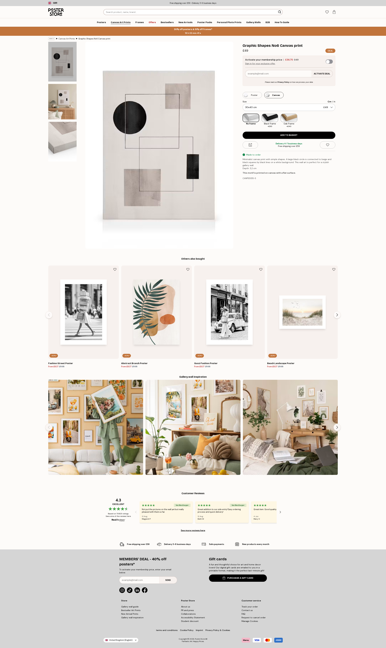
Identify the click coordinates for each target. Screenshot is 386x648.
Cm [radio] (329, 101)
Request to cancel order (254, 617)
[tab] (327, 12)
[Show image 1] (62, 62)
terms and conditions (167, 630)
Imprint (199, 630)
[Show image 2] (62, 101)
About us (185, 606)
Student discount (190, 621)
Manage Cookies (250, 621)
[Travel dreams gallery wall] (95, 427)
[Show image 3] (62, 142)
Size (245, 101)
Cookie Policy (186, 630)
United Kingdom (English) (121, 640)
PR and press (187, 610)
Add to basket (288, 135)
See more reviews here (193, 530)
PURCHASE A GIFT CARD (240, 578)
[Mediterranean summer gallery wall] (193, 427)
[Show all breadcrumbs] (51, 38)
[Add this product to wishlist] (327, 145)
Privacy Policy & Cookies (218, 630)
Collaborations (188, 614)
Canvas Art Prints (67, 38)
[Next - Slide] (337, 120)
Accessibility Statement (193, 617)
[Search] (280, 12)
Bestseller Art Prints (131, 610)
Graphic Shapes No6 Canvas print (94, 38)
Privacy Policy (283, 82)
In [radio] (334, 101)
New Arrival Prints (129, 614)
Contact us (247, 610)
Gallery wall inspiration (132, 617)
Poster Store (200, 639)
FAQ (243, 614)
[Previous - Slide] (240, 120)
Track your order (250, 606)
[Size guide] (250, 145)
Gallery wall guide (130, 606)
